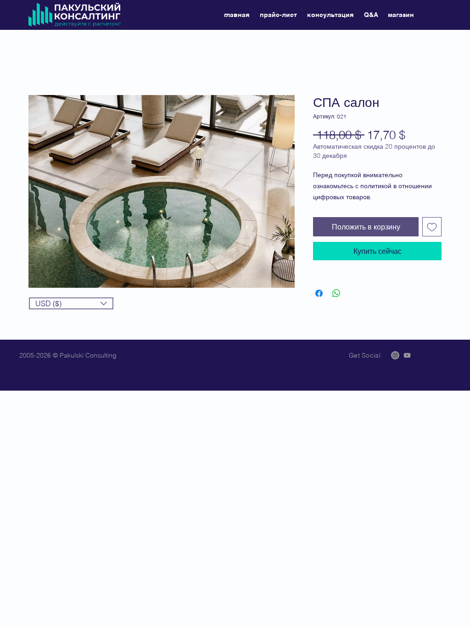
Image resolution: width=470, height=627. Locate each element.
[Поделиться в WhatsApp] (336, 293)
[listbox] (71, 303)
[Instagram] (395, 355)
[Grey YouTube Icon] (407, 355)
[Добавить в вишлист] (432, 226)
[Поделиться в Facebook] (319, 293)
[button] (71, 303)
